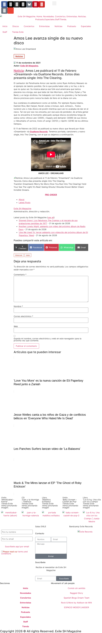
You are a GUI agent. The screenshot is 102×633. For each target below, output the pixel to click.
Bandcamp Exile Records (81, 526)
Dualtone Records (39, 131)
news (28, 255)
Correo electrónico (23, 316)
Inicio (4, 26)
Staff (4, 32)
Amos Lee (18, 255)
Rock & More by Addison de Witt (76, 602)
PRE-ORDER (51, 194)
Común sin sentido (76, 588)
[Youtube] (42, 4)
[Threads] (23, 4)
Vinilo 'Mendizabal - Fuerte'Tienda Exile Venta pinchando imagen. (9, 502)
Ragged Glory (76, 593)
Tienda (25, 626)
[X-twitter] (10, 4)
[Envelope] (10, 10)
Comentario (20, 275)
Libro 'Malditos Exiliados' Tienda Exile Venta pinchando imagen (50, 502)
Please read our (14, 553)
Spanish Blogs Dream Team (76, 598)
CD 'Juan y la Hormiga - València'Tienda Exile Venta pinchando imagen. (30, 502)
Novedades (25, 593)
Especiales (86, 26)
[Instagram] (17, 4)
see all (51, 217)
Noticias (58, 26)
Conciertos (29, 26)
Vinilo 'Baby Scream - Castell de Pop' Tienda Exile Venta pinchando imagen (70, 502)
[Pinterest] (35, 4)
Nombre (18, 306)
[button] (54, 3)
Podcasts (71, 26)
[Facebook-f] (4, 4)
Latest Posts (24, 202)
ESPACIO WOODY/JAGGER (76, 607)
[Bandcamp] (4, 10)
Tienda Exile (18, 32)
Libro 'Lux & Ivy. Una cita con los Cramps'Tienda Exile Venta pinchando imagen (92, 502)
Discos (15, 26)
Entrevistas (44, 26)
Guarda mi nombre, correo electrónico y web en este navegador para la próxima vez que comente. (47, 340)
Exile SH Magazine (29, 65)
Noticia (19, 70)
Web (16, 326)
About (21, 199)
